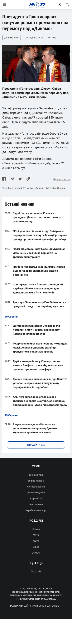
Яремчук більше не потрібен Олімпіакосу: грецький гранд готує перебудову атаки (40, 304)
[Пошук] (67, 4)
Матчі (36, 535)
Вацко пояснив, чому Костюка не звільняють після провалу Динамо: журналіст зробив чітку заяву (35, 428)
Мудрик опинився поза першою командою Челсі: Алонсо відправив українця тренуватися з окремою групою (40, 347)
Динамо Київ (36, 474)
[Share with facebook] (4, 179)
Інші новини (36, 504)
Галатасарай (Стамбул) (21, 188)
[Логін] (59, 4)
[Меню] (8, 4)
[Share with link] (28, 179)
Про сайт (36, 571)
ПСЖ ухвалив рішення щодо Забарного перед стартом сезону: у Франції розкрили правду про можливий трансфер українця (40, 235)
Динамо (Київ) (43, 188)
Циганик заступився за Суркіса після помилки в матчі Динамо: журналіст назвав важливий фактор (36, 329)
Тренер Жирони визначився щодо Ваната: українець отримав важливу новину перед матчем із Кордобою (40, 383)
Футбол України (36, 486)
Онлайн (36, 552)
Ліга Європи (58, 188)
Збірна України (36, 480)
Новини (36, 529)
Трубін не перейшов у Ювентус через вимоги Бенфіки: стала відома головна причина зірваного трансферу (38, 365)
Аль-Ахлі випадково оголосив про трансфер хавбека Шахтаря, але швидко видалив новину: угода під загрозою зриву (40, 400)
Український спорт (36, 510)
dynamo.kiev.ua (61, 179)
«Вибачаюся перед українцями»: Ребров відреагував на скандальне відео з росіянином (39, 270)
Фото (36, 540)
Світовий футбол (36, 492)
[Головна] (36, 4)
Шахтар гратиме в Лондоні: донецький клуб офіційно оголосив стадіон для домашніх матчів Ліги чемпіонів (38, 288)
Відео (36, 546)
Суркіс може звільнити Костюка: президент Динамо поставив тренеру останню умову (37, 217)
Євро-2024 (36, 498)
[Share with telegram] (12, 179)
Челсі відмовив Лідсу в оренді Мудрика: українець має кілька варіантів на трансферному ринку (39, 252)
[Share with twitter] (20, 179)
